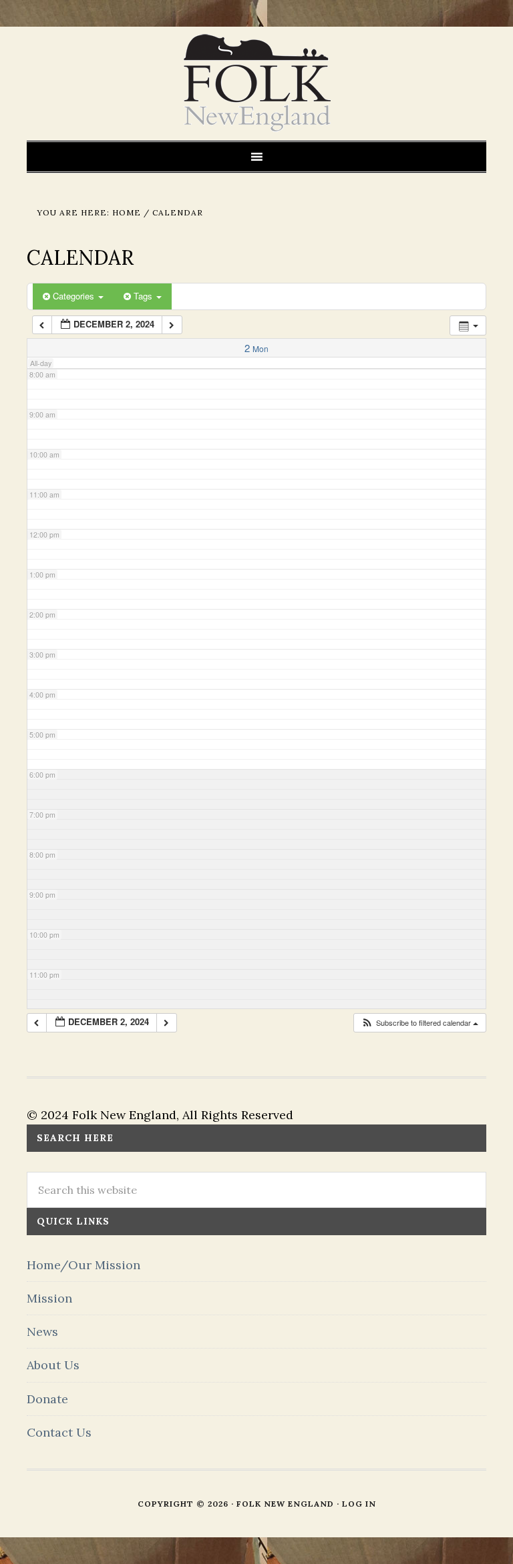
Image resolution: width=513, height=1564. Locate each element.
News (42, 1331)
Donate (47, 1399)
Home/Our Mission (83, 1265)
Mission (49, 1298)
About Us (53, 1365)
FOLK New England (257, 83)
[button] (419, 1023)
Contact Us (59, 1432)
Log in (359, 1504)
